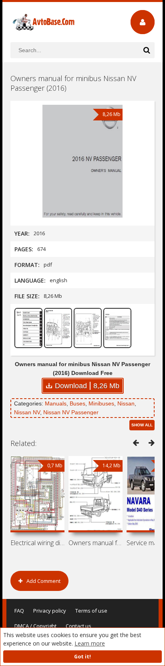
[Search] (147, 50)
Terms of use (91, 610)
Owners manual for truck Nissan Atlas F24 (95, 542)
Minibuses (101, 403)
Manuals (55, 403)
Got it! (82, 656)
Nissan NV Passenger (71, 412)
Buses (77, 403)
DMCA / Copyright (35, 625)
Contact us (78, 625)
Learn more (89, 643)
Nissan (126, 403)
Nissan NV (27, 412)
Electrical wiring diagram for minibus (37, 542)
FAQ (19, 610)
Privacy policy (49, 610)
